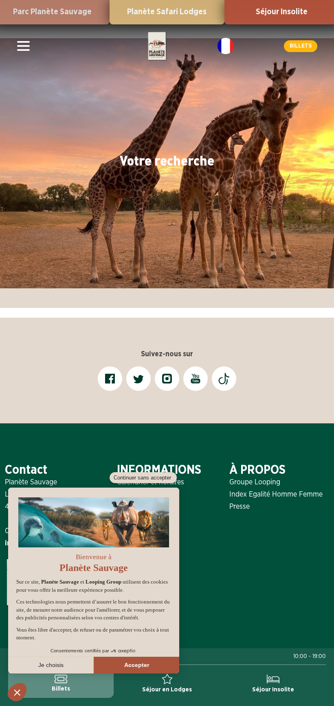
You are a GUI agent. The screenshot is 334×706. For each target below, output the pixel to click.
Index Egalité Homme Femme (276, 494)
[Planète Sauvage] (157, 46)
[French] (226, 46)
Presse (239, 506)
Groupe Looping (254, 482)
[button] (300, 46)
